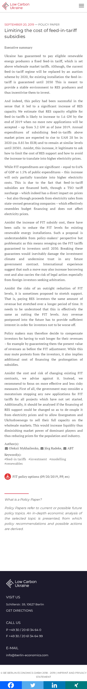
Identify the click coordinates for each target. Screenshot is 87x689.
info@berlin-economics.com (27, 655)
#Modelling (57, 459)
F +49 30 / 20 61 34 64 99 (24, 636)
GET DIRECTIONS (19, 610)
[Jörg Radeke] (42, 448)
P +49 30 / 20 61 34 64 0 (23, 630)
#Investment (38, 459)
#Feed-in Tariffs (15, 459)
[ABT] (65, 448)
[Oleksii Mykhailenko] (6, 448)
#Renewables (13, 463)
